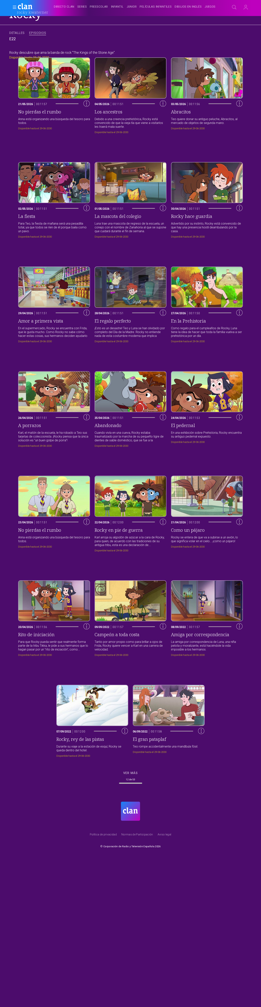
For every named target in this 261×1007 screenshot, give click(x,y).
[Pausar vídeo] (83, 119)
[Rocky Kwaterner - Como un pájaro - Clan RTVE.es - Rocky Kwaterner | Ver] (207, 512)
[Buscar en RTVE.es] (234, 7)
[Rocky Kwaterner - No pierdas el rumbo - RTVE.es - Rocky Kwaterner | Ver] (54, 94)
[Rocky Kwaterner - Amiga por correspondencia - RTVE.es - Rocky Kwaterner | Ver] (207, 617)
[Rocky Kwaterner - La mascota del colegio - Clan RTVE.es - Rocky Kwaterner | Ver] (130, 199)
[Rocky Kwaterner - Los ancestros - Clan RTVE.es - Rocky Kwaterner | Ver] (130, 94)
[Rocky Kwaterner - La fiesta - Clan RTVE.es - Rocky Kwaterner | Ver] (54, 199)
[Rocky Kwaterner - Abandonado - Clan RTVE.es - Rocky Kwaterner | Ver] (130, 408)
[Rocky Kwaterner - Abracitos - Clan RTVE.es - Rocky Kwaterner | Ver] (207, 94)
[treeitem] (64, 7)
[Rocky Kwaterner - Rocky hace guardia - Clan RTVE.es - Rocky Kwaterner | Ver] (207, 199)
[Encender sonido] (83, 111)
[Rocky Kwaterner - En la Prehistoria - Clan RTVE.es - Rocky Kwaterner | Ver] (207, 303)
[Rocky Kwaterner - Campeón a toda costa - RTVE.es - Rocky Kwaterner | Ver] (130, 617)
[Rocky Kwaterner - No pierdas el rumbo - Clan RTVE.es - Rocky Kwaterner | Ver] (54, 512)
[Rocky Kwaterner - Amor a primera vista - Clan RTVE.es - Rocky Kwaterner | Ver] (54, 303)
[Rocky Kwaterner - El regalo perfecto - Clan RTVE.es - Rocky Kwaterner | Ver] (130, 303)
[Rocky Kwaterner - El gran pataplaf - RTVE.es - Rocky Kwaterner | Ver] (168, 720)
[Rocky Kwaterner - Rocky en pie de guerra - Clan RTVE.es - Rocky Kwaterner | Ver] (130, 512)
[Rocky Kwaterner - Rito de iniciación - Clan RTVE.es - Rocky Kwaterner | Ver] (54, 617)
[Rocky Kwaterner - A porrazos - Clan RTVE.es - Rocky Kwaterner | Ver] (54, 408)
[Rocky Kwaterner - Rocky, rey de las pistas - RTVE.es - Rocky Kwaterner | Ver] (92, 720)
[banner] (34, 7)
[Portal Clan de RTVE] (25, 7)
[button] (13, 7)
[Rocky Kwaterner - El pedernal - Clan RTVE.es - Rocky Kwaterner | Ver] (207, 408)
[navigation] (134, 7)
